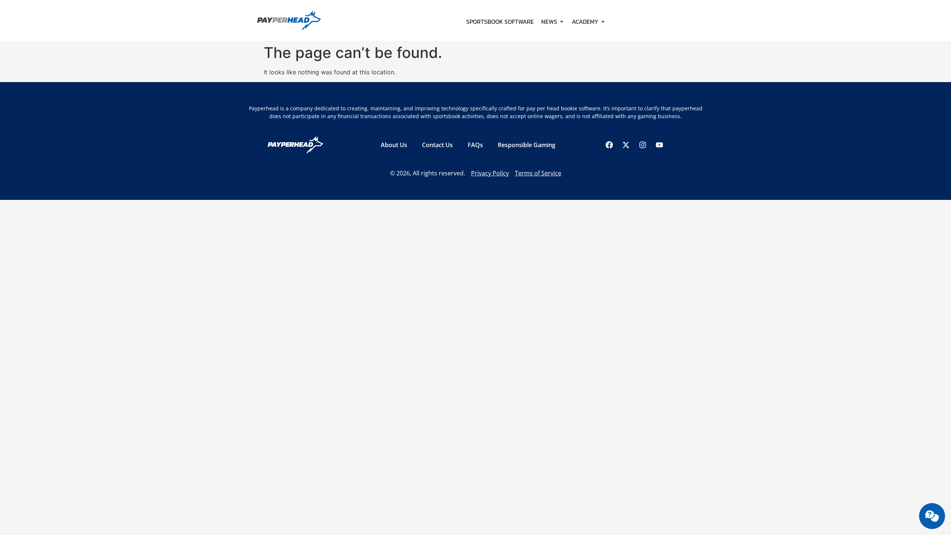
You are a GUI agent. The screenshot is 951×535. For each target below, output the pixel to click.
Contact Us (437, 145)
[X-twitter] (626, 144)
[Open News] (561, 21)
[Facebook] (609, 144)
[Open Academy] (603, 21)
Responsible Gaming (526, 145)
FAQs (475, 145)
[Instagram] (642, 144)
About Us (394, 145)
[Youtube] (659, 144)
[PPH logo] (301, 20)
